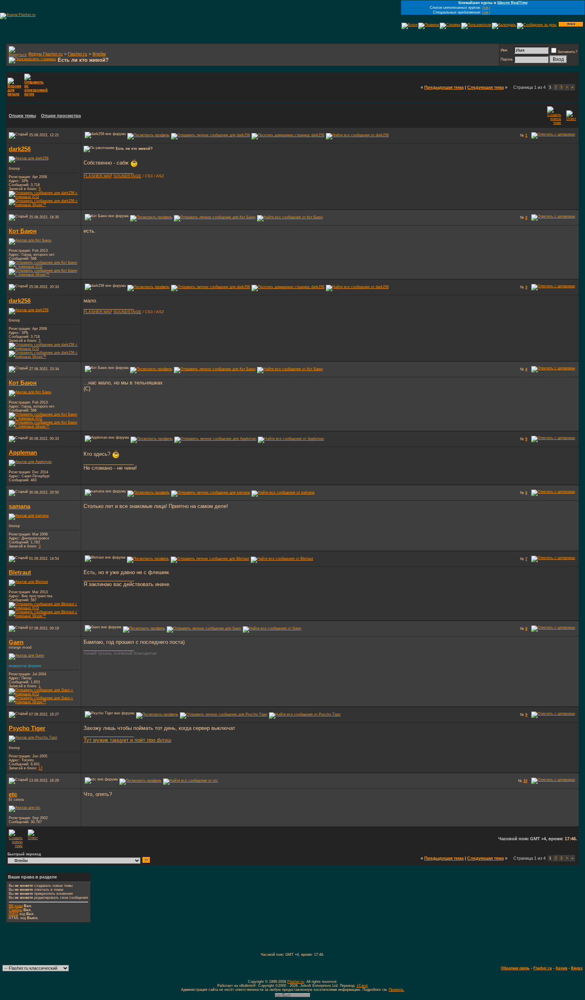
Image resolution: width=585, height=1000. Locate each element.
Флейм (99, 53)
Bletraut (20, 572)
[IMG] (13, 914)
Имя (504, 50)
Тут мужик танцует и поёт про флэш (127, 740)
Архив (561, 968)
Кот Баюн (23, 231)
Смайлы (15, 910)
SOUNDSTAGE (127, 176)
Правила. (396, 990)
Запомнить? (567, 52)
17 (41, 768)
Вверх (577, 968)
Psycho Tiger (27, 728)
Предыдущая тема (444, 87)
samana (19, 506)
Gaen (16, 642)
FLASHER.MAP (98, 176)
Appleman (23, 452)
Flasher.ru (77, 53)
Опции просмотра (61, 115)
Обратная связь (515, 968)
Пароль (507, 59)
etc (13, 794)
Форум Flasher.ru (45, 53)
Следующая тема (485, 87)
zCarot (362, 986)
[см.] (486, 8)
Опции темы (22, 115)
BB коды (16, 906)
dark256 (20, 149)
